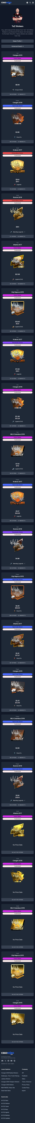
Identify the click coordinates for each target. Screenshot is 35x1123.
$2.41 (17, 653)
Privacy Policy (26, 1084)
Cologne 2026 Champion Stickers (10, 1081)
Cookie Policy (25, 1087)
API (23, 1073)
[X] (6, 1061)
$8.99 (18, 85)
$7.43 (17, 464)
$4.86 (17, 558)
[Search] (30, 2)
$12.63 (17, 322)
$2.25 (17, 701)
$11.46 (17, 416)
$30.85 (17, 513)
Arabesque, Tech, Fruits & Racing (10, 1076)
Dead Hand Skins (6, 1090)
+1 (24, 232)
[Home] (6, 2)
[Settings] (27, 2)
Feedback (24, 1076)
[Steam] (15, 1061)
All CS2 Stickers (5, 1103)
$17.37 (17, 655)
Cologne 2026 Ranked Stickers (9, 1073)
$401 (17, 371)
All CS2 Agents (5, 1112)
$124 (17, 324)
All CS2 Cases (5, 1106)
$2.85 (17, 606)
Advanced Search (17, 46)
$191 (17, 227)
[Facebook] (9, 1061)
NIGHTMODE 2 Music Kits (8, 1087)
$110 (17, 466)
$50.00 (17, 608)
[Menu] (33, 2)
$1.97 (17, 511)
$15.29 (17, 418)
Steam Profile (17, 41)
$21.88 (17, 274)
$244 (17, 179)
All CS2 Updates (5, 1118)
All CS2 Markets (5, 1115)
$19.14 (17, 797)
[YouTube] (12, 1061)
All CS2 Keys (4, 1109)
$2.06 (17, 748)
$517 (17, 181)
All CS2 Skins (4, 1100)
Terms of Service (26, 1081)
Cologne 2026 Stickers (7, 1084)
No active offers (17, 852)
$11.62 (17, 369)
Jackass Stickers (5, 1078)
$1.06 (17, 795)
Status (23, 1078)
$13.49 (17, 703)
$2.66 (17, 132)
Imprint (23, 1090)
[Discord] (3, 1061)
